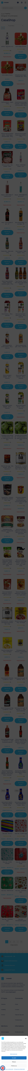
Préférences (14, 1065)
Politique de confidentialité (8, 1069)
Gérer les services (13, 1054)
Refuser (14, 1061)
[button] (26, 1038)
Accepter (14, 1057)
